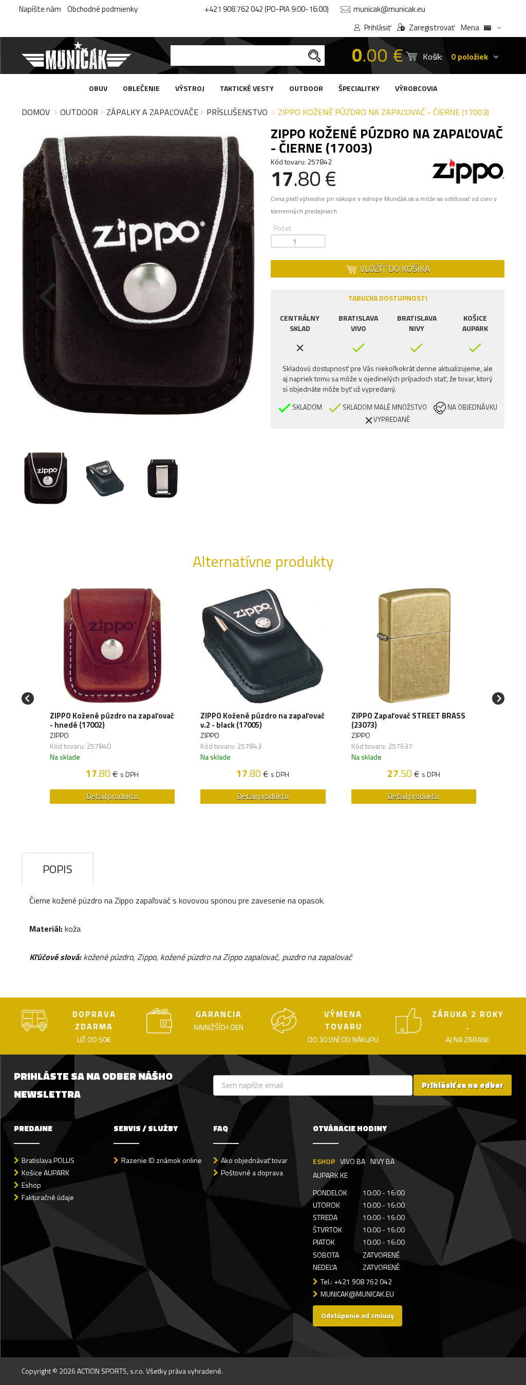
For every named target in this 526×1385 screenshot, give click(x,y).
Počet (282, 228)
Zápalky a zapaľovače (152, 112)
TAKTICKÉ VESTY (247, 88)
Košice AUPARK (45, 1172)
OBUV (98, 88)
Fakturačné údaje (48, 1197)
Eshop (31, 1184)
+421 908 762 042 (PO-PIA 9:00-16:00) (266, 9)
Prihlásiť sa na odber (462, 1085)
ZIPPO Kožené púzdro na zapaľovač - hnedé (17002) (112, 720)
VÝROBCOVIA (416, 88)
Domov (36, 112)
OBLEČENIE (141, 88)
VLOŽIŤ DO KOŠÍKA (394, 268)
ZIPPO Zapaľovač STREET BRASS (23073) (408, 720)
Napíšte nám (40, 9)
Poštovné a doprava (252, 1172)
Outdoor (79, 112)
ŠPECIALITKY (359, 88)
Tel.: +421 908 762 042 (356, 1281)
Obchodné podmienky (102, 9)
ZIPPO (59, 735)
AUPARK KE (330, 1175)
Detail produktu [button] (112, 796)
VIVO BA (352, 1161)
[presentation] (47, 294)
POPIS (57, 869)
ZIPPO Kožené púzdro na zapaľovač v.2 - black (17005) (262, 720)
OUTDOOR (306, 88)
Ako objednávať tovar (254, 1160)
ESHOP (324, 1161)
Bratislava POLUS (48, 1160)
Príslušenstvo (237, 112)
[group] (112, 699)
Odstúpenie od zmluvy (357, 1315)
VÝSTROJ (189, 88)
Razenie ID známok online (161, 1160)
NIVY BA (382, 1161)
